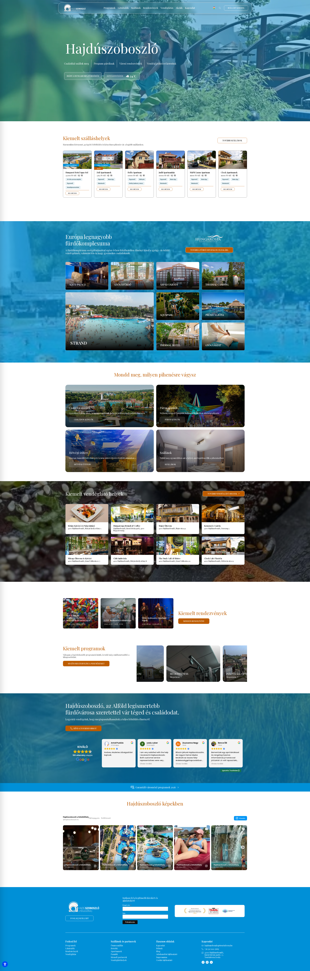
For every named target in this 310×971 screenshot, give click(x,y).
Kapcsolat (190, 8)
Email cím (127, 905)
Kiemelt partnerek (119, 957)
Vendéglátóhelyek (118, 960)
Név (124, 913)
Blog (158, 951)
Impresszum (161, 957)
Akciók (179, 8)
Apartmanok (116, 951)
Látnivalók (123, 8)
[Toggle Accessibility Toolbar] (5, 964)
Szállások (136, 8)
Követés (242, 818)
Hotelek (114, 948)
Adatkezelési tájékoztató (166, 954)
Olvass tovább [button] (146, 764)
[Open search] (220, 8)
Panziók (114, 954)
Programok (109, 8)
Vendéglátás (167, 8)
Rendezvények (150, 8)
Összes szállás (117, 945)
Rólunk (159, 948)
